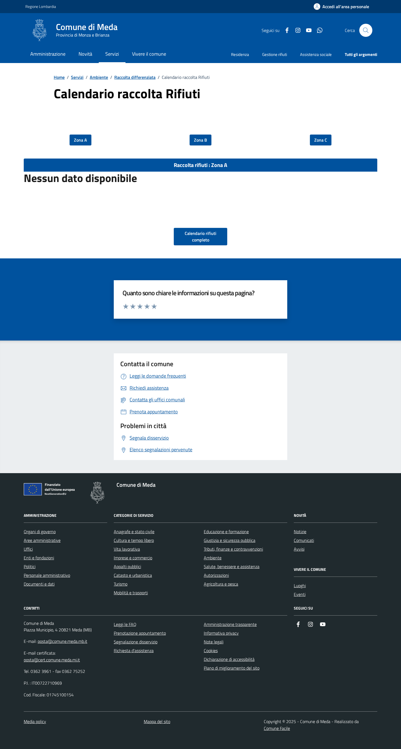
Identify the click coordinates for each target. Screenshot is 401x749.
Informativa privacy (221, 633)
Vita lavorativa (127, 549)
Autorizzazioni (216, 575)
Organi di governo (40, 531)
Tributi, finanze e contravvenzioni (233, 549)
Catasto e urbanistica (133, 575)
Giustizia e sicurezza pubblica (229, 540)
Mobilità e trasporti (131, 592)
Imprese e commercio (133, 557)
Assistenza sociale (316, 54)
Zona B (200, 140)
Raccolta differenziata (134, 77)
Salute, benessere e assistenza (231, 566)
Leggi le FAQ (125, 624)
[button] (341, 6)
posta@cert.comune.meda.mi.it (52, 660)
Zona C (320, 140)
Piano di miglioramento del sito (231, 668)
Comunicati (304, 540)
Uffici (28, 549)
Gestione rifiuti (274, 54)
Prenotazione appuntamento (140, 633)
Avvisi (299, 549)
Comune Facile (277, 728)
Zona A (80, 140)
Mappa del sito (157, 721)
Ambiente (99, 77)
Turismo (120, 584)
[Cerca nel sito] (365, 30)
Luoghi (300, 585)
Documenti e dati (39, 584)
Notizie (300, 531)
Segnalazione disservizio (135, 641)
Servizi (77, 77)
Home (59, 77)
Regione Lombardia (40, 6)
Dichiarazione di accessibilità (229, 659)
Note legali (213, 641)
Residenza (240, 54)
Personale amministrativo (47, 575)
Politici (29, 566)
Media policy (35, 721)
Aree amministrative (42, 540)
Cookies (211, 650)
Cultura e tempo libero (134, 540)
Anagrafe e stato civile (134, 531)
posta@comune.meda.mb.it (62, 641)
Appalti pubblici (127, 566)
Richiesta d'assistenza (134, 650)
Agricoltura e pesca (221, 584)
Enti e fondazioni (39, 557)
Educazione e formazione (226, 531)
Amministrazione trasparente (230, 624)
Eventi (300, 594)
